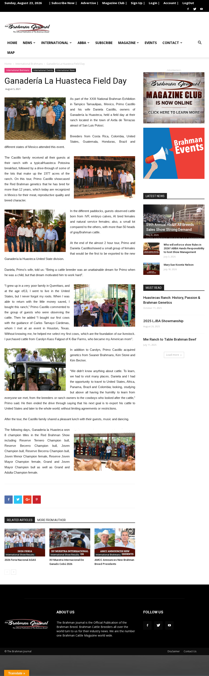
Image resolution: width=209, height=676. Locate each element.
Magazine (127, 43)
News (27, 43)
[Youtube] (201, 9)
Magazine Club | (114, 3)
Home (12, 43)
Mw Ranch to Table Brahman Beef (169, 339)
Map (11, 52)
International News (65, 70)
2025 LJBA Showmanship (163, 321)
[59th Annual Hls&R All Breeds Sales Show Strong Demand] (174, 221)
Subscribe (103, 43)
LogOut (188, 3)
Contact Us (190, 651)
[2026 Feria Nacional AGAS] (24, 542)
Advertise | (89, 3)
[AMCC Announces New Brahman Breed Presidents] (114, 542)
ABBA (82, 43)
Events (151, 43)
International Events (43, 70)
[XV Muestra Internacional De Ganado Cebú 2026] (69, 542)
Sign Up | (138, 3)
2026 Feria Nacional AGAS (20, 559)
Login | (154, 3)
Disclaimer (174, 651)
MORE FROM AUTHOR (51, 520)
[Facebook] (188, 9)
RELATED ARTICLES (19, 520)
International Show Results (20, 554)
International (54, 43)
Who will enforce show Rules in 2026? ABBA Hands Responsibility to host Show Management (184, 248)
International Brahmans (29, 63)
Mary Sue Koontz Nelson (178, 264)
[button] (200, 43)
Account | (171, 3)
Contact (170, 43)
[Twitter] (195, 9)
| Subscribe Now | (63, 3)
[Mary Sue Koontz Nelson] (151, 269)
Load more (172, 355)
